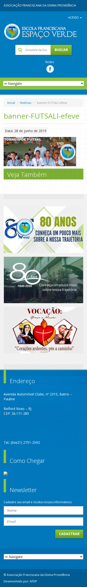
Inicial (11, 103)
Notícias (25, 103)
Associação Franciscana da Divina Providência (40, 5)
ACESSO (74, 17)
